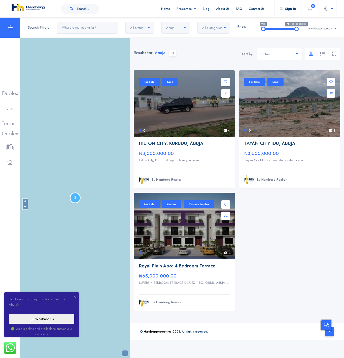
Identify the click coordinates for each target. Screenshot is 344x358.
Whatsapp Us (44, 318)
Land (10, 108)
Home (165, 8)
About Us (222, 8)
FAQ (239, 8)
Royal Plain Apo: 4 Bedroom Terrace (177, 266)
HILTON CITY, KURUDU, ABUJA (171, 143)
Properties (184, 8)
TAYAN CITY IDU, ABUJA (269, 143)
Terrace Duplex (10, 123)
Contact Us (256, 8)
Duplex (10, 93)
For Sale (149, 82)
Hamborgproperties (157, 331)
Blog (206, 8)
